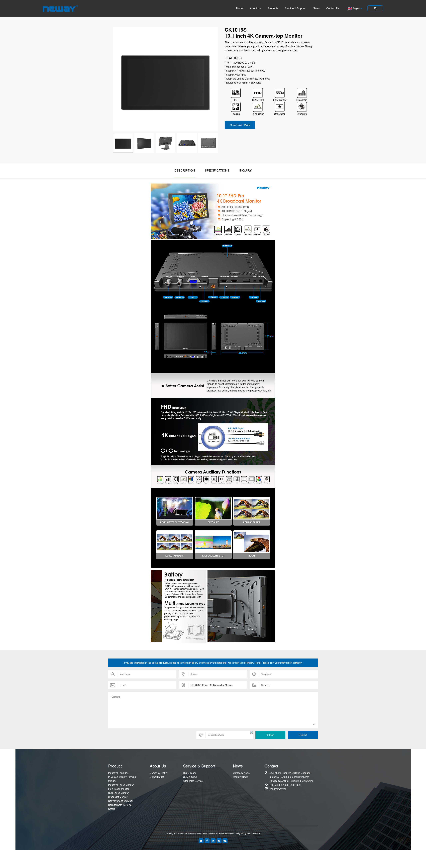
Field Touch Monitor (118, 788)
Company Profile (158, 772)
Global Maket (157, 776)
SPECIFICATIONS (217, 170)
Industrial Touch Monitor (121, 784)
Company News (241, 772)
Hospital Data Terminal (120, 804)
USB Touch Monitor (118, 792)
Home (239, 8)
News (316, 8)
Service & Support (295, 8)
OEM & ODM (190, 776)
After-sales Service (193, 780)
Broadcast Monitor (117, 796)
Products (273, 8)
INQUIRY (245, 170)
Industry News (240, 776)
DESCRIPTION (184, 170)
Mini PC (112, 780)
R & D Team (189, 772)
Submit (303, 735)
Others (111, 808)
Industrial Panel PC (118, 772)
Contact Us (332, 8)
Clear (270, 735)
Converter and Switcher (120, 800)
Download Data (240, 125)
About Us (255, 8)
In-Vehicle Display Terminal (122, 776)
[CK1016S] (144, 143)
